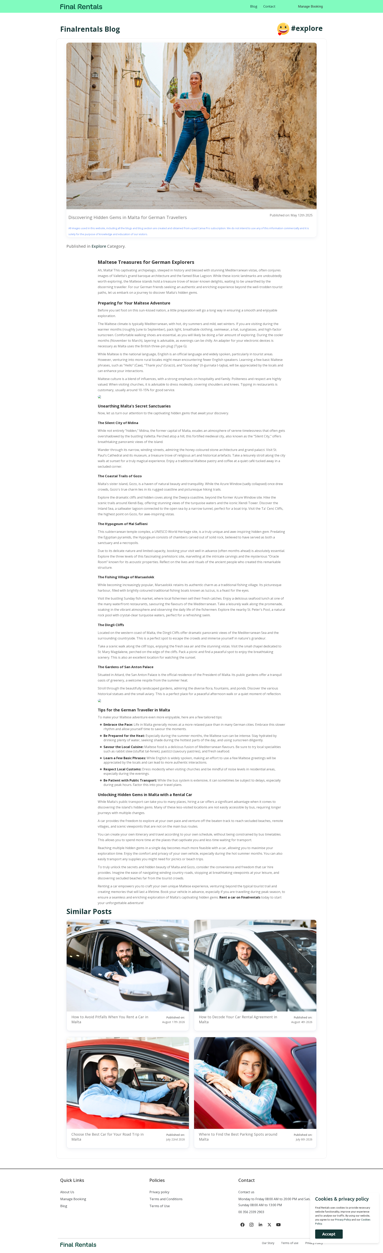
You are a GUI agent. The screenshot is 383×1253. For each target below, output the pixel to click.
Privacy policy (159, 1192)
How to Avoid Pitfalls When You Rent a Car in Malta (109, 1019)
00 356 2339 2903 (251, 1212)
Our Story (268, 1243)
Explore (99, 246)
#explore (307, 28)
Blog (253, 6)
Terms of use (289, 1243)
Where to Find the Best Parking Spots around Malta (238, 1137)
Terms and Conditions (166, 1199)
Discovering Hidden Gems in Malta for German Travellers (127, 217)
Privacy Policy (343, 1219)
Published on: (173, 1019)
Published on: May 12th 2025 (291, 215)
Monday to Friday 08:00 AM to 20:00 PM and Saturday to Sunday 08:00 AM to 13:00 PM (280, 1202)
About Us (67, 1192)
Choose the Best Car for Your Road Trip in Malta (107, 1137)
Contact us (246, 1192)
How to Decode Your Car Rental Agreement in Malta (238, 1019)
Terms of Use (159, 1206)
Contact (269, 6)
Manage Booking (310, 6)
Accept (329, 1234)
